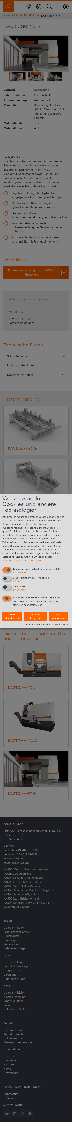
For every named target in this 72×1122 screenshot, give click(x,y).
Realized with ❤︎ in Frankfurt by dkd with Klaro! (47, 624)
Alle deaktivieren (12, 616)
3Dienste (19, 572)
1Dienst (18, 581)
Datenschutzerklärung (29, 560)
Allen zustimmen (58, 616)
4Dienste (19, 589)
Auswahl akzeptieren (35, 616)
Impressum (8, 560)
